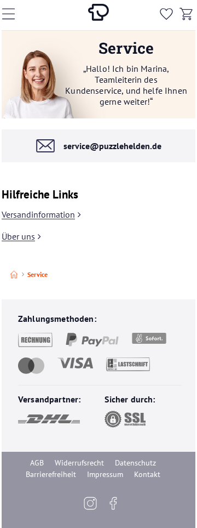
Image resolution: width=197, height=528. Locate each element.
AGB (37, 463)
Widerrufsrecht (79, 463)
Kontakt (147, 474)
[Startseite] (14, 274)
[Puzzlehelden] (98, 14)
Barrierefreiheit (51, 474)
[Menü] (15, 13)
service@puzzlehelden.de (112, 145)
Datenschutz (135, 463)
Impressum (105, 474)
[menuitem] (166, 14)
